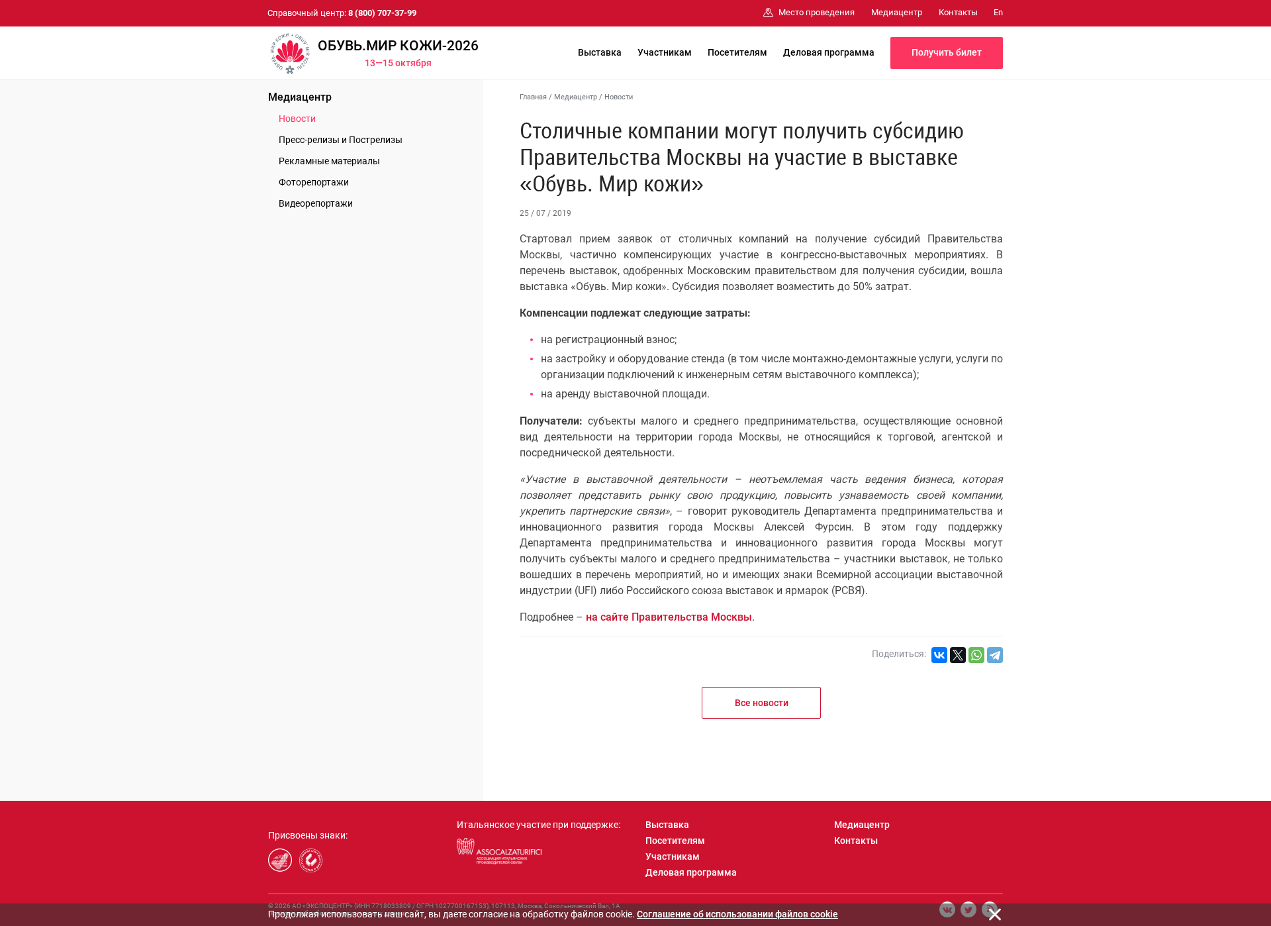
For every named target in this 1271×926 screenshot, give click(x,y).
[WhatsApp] (976, 655)
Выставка (600, 52)
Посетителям (737, 52)
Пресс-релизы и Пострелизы (340, 139)
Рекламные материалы (329, 161)
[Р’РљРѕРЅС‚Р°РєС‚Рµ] (939, 655)
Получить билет (947, 52)
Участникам (664, 52)
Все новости (761, 702)
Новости (297, 118)
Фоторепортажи (314, 182)
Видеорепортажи (316, 203)
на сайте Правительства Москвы (669, 617)
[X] (958, 655)
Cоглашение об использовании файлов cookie (737, 914)
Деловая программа (828, 52)
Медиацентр (300, 97)
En (998, 12)
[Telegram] (995, 655)
